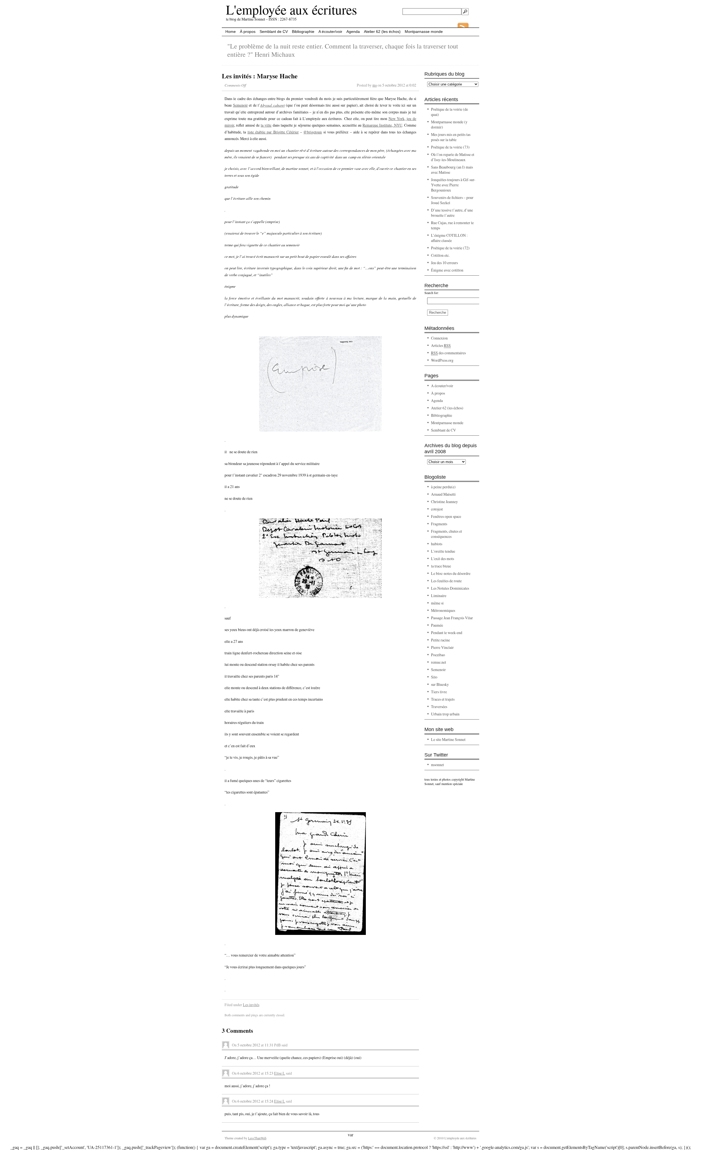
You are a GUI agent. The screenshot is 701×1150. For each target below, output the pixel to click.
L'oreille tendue (443, 551)
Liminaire (438, 595)
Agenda (353, 31)
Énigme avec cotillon (447, 270)
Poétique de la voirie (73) (450, 147)
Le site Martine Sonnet (448, 739)
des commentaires (448, 352)
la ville (266, 125)
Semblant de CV (274, 31)
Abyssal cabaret (272, 105)
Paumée (437, 625)
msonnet (437, 764)
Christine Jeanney (444, 501)
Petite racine (440, 640)
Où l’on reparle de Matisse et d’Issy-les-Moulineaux (452, 157)
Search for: (431, 292)
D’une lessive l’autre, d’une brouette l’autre (452, 212)
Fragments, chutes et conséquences (446, 534)
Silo (434, 677)
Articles (441, 345)
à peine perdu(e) (443, 486)
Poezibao (438, 654)
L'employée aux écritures (291, 9)
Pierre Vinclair (442, 647)
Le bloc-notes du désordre (450, 573)
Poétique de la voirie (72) (450, 247)
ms (374, 85)
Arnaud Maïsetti (443, 494)
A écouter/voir (330, 31)
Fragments (439, 523)
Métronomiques (443, 610)
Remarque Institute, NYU (382, 125)
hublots (436, 543)
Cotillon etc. (440, 255)
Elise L (279, 1073)
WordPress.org (442, 360)
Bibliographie (303, 31)
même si (437, 603)
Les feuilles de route (446, 580)
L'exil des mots (442, 558)
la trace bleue (441, 566)
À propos (247, 31)
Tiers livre (439, 691)
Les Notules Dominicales (450, 588)
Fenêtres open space (446, 516)
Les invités (251, 1004)
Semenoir (240, 105)
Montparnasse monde (424, 31)
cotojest (437, 509)
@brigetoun (312, 132)
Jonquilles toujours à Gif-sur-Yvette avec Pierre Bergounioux (453, 185)
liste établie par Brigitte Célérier (273, 132)
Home (230, 31)
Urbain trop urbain (445, 714)
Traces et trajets (443, 699)
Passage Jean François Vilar (452, 617)
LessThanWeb (257, 1138)
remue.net (438, 662)
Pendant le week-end (446, 632)
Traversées (439, 706)
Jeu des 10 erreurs (444, 262)
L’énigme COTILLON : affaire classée (449, 238)
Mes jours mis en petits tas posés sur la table (450, 137)
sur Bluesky (440, 684)
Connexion (439, 338)
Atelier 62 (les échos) (382, 31)
